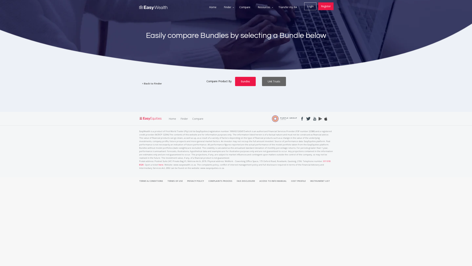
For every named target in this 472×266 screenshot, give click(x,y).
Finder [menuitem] (227, 7)
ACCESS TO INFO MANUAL (273, 181)
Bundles (245, 81)
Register (326, 6)
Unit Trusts (274, 81)
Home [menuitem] (212, 7)
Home (172, 118)
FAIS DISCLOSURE (246, 181)
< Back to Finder (152, 83)
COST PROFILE (298, 181)
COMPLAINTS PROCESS (220, 181)
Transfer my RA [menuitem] (287, 7)
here (161, 164)
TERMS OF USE (175, 181)
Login (310, 6)
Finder (184, 118)
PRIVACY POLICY (195, 181)
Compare (197, 118)
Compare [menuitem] (244, 7)
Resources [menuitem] (264, 7)
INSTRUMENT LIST (320, 181)
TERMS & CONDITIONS (151, 181)
